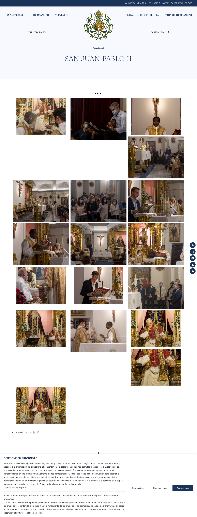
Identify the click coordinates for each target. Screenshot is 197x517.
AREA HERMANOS (149, 3)
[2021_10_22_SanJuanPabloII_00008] (41, 285)
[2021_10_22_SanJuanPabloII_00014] (41, 201)
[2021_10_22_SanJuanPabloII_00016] (156, 116)
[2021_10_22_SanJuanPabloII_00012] (156, 201)
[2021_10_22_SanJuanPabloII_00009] (156, 244)
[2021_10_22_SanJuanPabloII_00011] (41, 244)
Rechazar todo (160, 488)
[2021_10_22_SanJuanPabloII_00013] (98, 201)
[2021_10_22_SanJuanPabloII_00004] (98, 331)
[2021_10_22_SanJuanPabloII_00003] (156, 328)
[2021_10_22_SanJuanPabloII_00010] (98, 244)
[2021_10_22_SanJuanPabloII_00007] (98, 285)
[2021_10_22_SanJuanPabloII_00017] (98, 119)
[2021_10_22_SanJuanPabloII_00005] (41, 328)
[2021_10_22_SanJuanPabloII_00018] (41, 116)
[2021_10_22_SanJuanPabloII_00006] (156, 288)
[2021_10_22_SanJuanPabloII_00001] (41, 405)
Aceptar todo (183, 488)
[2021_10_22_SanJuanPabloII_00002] (156, 367)
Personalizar (138, 488)
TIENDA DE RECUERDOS (178, 3)
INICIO (131, 3)
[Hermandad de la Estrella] (98, 24)
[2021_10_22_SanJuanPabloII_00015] (156, 157)
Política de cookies (34, 513)
